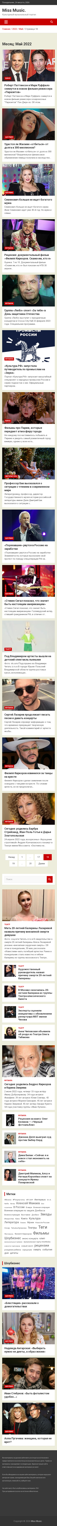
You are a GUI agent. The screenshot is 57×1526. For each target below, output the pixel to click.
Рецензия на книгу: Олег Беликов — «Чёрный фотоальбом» (33, 1121)
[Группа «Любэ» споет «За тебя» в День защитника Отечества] (28, 291)
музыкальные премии (13, 1242)
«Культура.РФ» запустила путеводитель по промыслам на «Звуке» (24, 369)
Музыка (9, 248)
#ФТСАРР (29, 1200)
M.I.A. (49, 1200)
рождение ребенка (12, 1250)
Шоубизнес (12, 1238)
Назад (11, 857)
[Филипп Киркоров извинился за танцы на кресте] (28, 753)
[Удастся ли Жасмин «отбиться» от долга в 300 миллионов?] (28, 124)
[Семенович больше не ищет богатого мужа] (28, 180)
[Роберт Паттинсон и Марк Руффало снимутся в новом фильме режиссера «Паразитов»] (28, 65)
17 (38, 857)
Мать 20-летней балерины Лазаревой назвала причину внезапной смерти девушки (28, 932)
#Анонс (7, 1199)
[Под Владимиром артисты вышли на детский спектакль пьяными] (28, 636)
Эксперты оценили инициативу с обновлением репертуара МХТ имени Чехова (35, 1015)
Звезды (46, 1214)
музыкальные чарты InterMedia (37, 1242)
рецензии (41, 1245)
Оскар (7, 1228)
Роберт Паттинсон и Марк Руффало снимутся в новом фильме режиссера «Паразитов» (28, 89)
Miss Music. (14, 10)
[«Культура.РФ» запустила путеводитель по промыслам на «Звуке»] (28, 346)
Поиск (50, 879)
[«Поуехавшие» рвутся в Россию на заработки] (28, 525)
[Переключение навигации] (6, 22)
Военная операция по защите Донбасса (24, 1210)
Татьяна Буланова (18, 1228)
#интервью (40, 1199)
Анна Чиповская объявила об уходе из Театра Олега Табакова (34, 1034)
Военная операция (41, 1207)
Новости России (42, 1223)
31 (30, 863)
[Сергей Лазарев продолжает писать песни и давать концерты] (28, 695)
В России (19, 1207)
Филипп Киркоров (23, 1234)
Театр (8, 649)
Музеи (30, 1222)
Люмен (23, 1223)
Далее (41, 863)
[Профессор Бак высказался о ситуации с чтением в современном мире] (28, 463)
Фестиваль (8, 1234)
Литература (11, 476)
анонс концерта (30, 1238)
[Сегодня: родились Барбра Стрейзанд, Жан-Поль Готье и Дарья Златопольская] (28, 809)
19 (13, 863)
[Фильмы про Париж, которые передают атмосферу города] (28, 408)
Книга (24, 1218)
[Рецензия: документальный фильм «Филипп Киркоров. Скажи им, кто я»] (28, 235)
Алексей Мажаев (28, 1203)
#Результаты (19, 1199)
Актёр (12, 1204)
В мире (29, 1207)
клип (42, 1238)
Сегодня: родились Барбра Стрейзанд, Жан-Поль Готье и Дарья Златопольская (27, 832)
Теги (42, 1227)
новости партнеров (12, 1246)
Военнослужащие (12, 1215)
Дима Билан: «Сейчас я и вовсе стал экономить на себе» (33, 1158)
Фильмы (41, 1233)
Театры (32, 1227)
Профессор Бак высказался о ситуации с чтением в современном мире (27, 487)
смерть (37, 1249)
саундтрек (27, 1249)
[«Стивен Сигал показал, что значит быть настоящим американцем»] (28, 581)
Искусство (9, 1218)
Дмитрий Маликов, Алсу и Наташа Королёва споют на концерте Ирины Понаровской (35, 1178)
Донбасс (35, 1215)
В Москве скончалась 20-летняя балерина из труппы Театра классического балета (35, 994)
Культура (34, 1218)
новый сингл (27, 1246)
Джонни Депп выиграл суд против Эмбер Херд (34, 1138)
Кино (7, 78)
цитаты (14, 1253)
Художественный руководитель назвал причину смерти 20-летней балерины (34, 974)
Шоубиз (9, 137)
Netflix (6, 1204)
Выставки (25, 1214)
